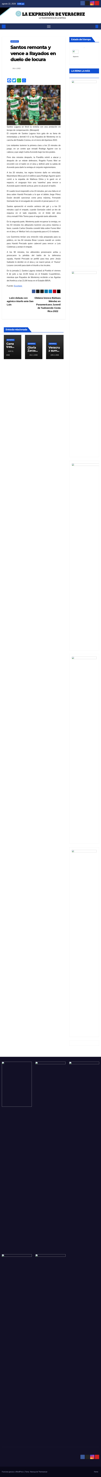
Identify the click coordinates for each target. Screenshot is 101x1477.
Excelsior (18, 286)
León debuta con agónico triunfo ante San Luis (20, 301)
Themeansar (42, 1472)
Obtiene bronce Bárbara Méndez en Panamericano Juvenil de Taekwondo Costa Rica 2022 (47, 305)
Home (96, 1472)
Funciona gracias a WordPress (13, 1472)
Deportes (14, 41)
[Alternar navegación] (48, 26)
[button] (92, 26)
